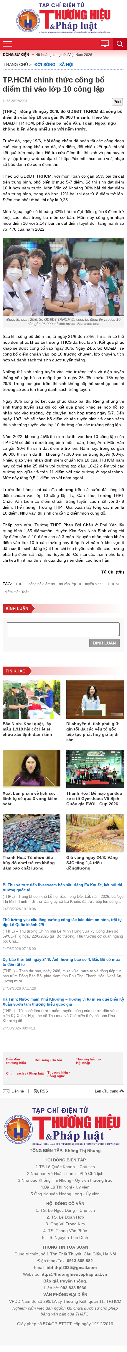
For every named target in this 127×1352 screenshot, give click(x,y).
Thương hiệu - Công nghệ (58, 1074)
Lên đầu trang (107, 1091)
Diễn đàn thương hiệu (16, 1061)
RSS (44, 1091)
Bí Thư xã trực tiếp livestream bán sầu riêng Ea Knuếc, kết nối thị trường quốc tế (62, 887)
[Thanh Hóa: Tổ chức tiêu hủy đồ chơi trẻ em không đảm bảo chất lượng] (31, 833)
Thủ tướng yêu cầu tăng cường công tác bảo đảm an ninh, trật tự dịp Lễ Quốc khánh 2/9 (62, 922)
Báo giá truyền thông (64, 1281)
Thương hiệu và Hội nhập (88, 1061)
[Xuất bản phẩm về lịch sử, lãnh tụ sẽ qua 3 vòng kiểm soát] (31, 769)
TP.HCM (112, 584)
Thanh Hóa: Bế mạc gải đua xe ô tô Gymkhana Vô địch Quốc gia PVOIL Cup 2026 (94, 798)
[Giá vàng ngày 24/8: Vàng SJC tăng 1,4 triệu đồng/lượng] (95, 833)
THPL (19, 584)
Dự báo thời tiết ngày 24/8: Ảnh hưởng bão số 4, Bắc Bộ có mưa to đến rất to (61, 962)
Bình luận (104, 643)
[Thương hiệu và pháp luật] (62, 1127)
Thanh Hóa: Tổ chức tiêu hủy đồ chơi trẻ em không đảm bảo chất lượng (29, 862)
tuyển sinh (93, 584)
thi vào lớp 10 (70, 584)
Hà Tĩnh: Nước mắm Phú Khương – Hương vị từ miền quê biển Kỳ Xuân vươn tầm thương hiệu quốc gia (63, 1001)
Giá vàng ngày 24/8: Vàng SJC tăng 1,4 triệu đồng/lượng (92, 862)
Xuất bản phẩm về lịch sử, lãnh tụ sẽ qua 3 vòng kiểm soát (30, 798)
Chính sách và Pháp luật (25, 1073)
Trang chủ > (18, 64)
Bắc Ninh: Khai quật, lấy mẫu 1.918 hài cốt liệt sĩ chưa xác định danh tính (27, 729)
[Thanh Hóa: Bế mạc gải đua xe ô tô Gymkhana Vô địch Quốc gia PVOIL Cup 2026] (95, 769)
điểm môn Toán (17, 592)
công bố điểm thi (42, 584)
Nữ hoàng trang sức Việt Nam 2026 (63, 55)
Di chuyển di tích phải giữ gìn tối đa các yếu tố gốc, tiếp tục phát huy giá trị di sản (92, 731)
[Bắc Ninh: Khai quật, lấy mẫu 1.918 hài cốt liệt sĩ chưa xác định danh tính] (31, 700)
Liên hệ (17, 1091)
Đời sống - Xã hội (53, 64)
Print (117, 102)
